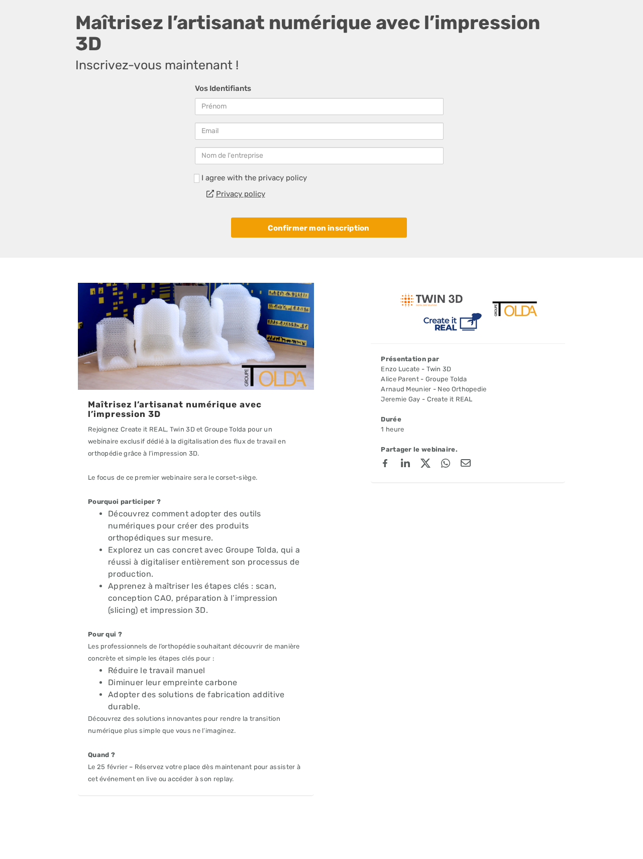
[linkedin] (405, 464)
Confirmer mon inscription (319, 228)
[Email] (466, 464)
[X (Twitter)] (425, 464)
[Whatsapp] (446, 464)
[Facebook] (385, 464)
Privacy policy (240, 193)
